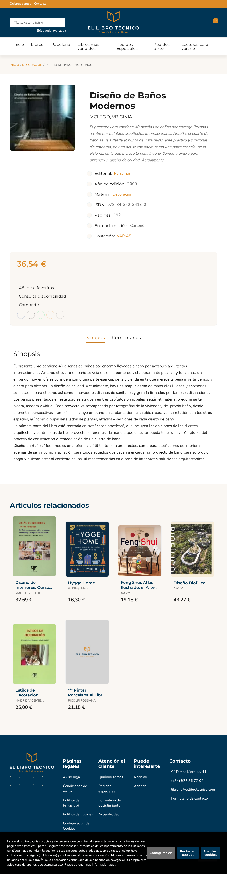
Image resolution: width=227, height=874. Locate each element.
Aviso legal (72, 777)
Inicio (14, 65)
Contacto (40, 3)
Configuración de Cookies (76, 826)
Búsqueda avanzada (51, 30)
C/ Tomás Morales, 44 (188, 771)
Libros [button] (37, 44)
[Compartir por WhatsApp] (41, 315)
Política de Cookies (78, 814)
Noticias (140, 777)
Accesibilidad (108, 814)
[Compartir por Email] (50, 315)
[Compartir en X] (31, 315)
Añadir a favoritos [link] (36, 287)
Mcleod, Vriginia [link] (111, 116)
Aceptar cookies (210, 853)
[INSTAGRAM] (26, 781)
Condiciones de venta (75, 789)
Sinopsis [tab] (95, 337)
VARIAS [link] (124, 236)
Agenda (140, 786)
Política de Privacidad (71, 803)
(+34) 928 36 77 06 (187, 780)
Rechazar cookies (188, 853)
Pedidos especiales (106, 789)
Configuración (161, 853)
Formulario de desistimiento (109, 803)
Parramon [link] (122, 173)
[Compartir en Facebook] (21, 315)
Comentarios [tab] (126, 337)
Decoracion (32, 65)
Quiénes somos (20, 3)
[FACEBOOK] (15, 781)
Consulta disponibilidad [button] (42, 296)
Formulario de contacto (189, 798)
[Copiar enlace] (60, 315)
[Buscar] (58, 22)
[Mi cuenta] (216, 23)
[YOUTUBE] (38, 781)
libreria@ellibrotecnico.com (193, 789)
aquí (112, 864)
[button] (214, 23)
